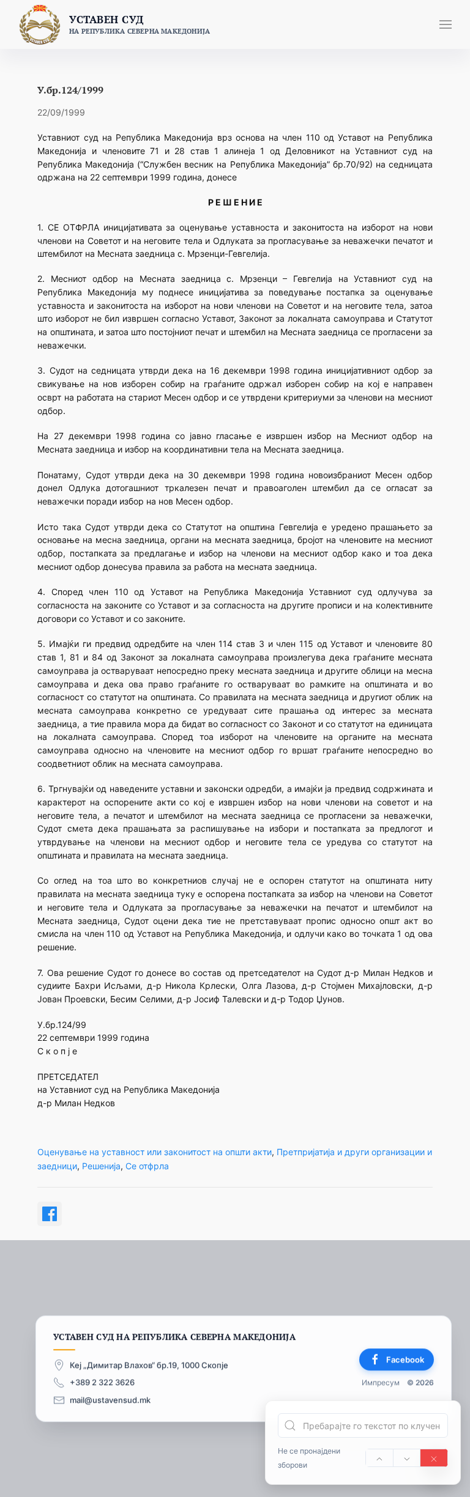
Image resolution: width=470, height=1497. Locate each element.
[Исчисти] (434, 1458)
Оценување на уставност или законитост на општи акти (154, 1152)
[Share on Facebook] (49, 1214)
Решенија (101, 1166)
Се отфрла (147, 1166)
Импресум (381, 1383)
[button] (445, 24)
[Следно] (407, 1458)
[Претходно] (379, 1458)
